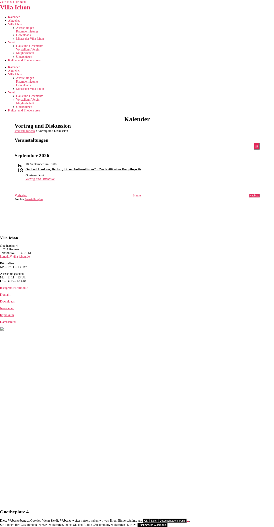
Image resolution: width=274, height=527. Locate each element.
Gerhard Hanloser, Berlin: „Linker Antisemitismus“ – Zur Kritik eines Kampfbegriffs (83, 169)
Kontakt (5, 294)
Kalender (14, 17)
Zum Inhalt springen (13, 1)
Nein (153, 520)
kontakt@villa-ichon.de (15, 256)
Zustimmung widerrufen (152, 524)
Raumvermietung (27, 31)
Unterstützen (24, 56)
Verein (12, 42)
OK (146, 520)
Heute (137, 195)
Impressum (7, 315)
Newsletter (7, 308)
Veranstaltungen (25, 131)
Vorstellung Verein (28, 49)
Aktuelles (14, 20)
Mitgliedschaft (25, 53)
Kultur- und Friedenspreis (24, 60)
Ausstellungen (25, 27)
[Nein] (188, 521)
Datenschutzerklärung (172, 520)
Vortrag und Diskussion (40, 179)
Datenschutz (8, 322)
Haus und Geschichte (29, 46)
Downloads (23, 35)
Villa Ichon (15, 7)
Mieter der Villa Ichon (30, 38)
